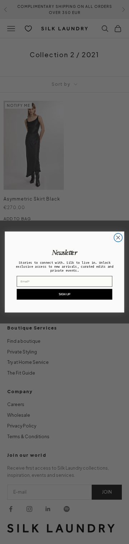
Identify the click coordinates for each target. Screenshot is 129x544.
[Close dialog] (118, 237)
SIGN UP (65, 294)
